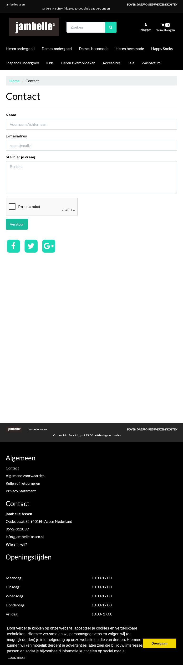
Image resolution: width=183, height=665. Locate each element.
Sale (131, 62)
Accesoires (111, 62)
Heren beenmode (130, 48)
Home (14, 80)
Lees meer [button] (16, 657)
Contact (12, 468)
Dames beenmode (93, 48)
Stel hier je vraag (20, 157)
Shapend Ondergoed (22, 62)
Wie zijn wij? (16, 544)
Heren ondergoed (20, 48)
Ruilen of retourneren (23, 483)
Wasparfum (151, 62)
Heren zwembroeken (78, 62)
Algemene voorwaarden (25, 475)
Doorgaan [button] (160, 643)
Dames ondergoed (57, 48)
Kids (50, 62)
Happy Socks (162, 48)
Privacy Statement (21, 491)
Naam (11, 114)
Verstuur (17, 224)
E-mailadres (16, 136)
